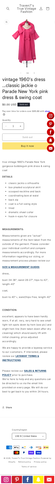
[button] (8, 8)
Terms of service (29, 467)
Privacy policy (40, 462)
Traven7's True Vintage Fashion (26, 458)
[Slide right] (34, 73)
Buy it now (27, 145)
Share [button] (9, 407)
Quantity (6, 120)
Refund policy (24, 462)
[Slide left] (20, 73)
